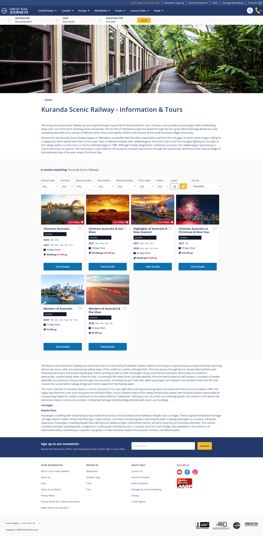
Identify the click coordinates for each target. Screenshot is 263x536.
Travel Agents (138, 501)
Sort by (195, 180)
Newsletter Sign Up (174, 2)
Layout (174, 180)
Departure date (83, 180)
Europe (82, 10)
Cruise (118, 10)
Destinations (103, 180)
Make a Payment (140, 483)
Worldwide (101, 10)
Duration (65, 180)
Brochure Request (198, 2)
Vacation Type (93, 477)
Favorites (252, 2)
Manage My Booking (233, 2)
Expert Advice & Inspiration (55, 507)
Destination (22, 18)
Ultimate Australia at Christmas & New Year (194, 230)
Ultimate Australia (56, 228)
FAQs (215, 2)
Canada (66, 10)
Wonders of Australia (58, 308)
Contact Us (137, 471)
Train (89, 483)
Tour (88, 489)
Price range (144, 180)
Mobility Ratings (124, 180)
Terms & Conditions (51, 489)
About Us (45, 477)
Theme (159, 180)
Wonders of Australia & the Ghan (104, 310)
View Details (63, 266)
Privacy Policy (47, 495)
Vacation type (114, 18)
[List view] (174, 186)
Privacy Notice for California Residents (60, 501)
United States (46, 10)
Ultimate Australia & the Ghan (106, 230)
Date (65, 18)
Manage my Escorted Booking (146, 489)
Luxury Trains (138, 10)
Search (144, 20)
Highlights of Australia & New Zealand (150, 230)
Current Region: (12, 523)
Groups (135, 495)
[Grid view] (183, 186)
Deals (157, 10)
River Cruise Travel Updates (55, 471)
